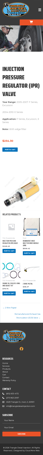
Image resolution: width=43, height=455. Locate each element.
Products (6, 369)
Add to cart (10, 149)
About (5, 372)
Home (5, 363)
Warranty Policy (9, 380)
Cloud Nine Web (32, 451)
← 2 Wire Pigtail (9, 308)
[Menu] (40, 10)
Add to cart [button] (9, 251)
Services (5, 366)
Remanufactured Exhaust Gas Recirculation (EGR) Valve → (27, 314)
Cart (4, 375)
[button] (37, 179)
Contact (5, 377)
